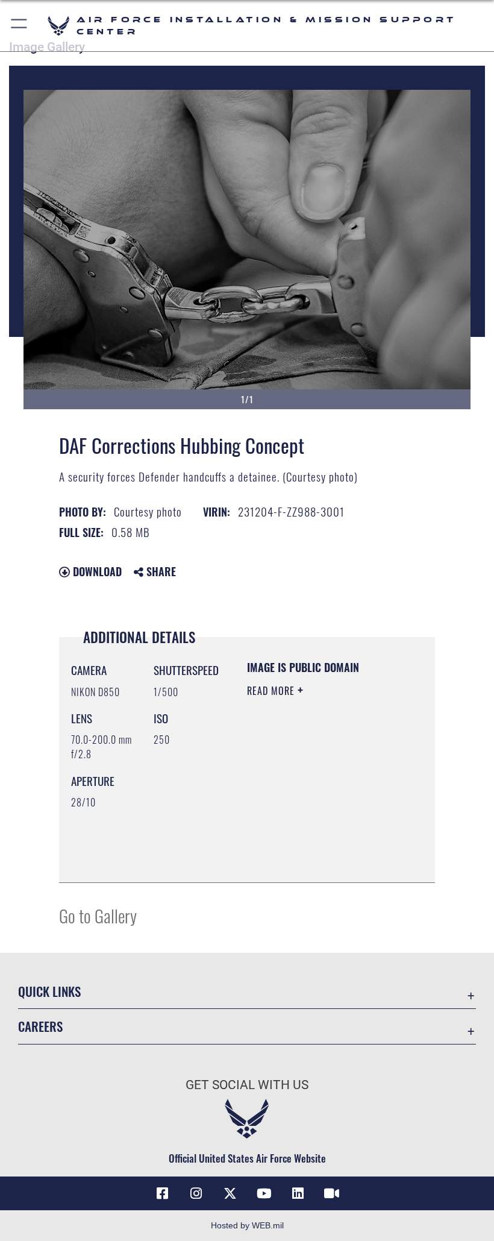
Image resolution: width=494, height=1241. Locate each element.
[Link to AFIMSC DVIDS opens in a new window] (331, 1193)
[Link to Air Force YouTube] (264, 1193)
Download (96, 571)
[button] (19, 25)
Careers (40, 1026)
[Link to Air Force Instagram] (196, 1193)
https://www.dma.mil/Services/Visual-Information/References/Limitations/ (320, 860)
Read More (272, 690)
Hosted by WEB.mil (247, 1225)
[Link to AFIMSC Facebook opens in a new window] (163, 1193)
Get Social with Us (247, 1085)
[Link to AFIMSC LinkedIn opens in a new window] (298, 1193)
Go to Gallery (98, 915)
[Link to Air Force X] (230, 1193)
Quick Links (49, 991)
